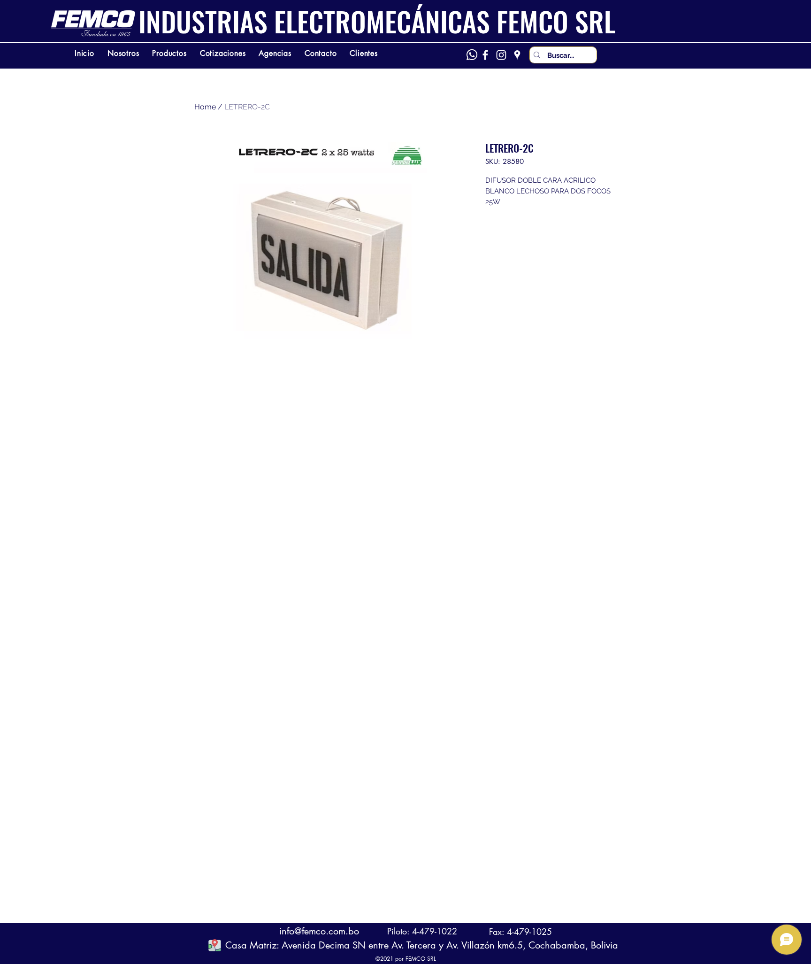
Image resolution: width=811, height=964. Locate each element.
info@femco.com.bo (319, 931)
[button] (215, 945)
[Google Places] (517, 55)
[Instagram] (501, 55)
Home (205, 106)
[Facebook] (485, 55)
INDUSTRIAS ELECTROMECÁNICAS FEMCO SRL (376, 21)
